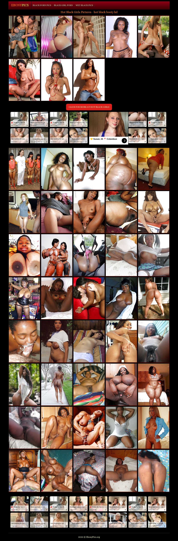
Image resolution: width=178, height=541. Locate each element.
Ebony (20, 5)
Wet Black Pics (84, 5)
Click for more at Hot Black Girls (89, 107)
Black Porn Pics (42, 5)
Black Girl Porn (63, 5)
